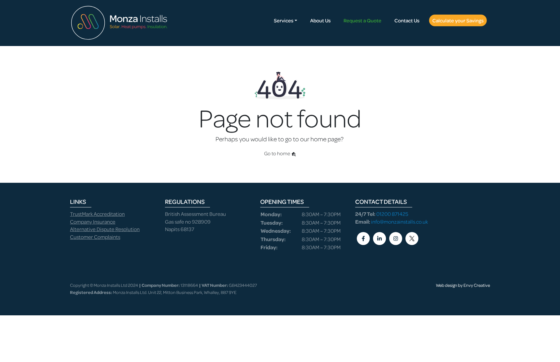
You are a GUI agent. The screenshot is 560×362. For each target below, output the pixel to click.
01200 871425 (392, 213)
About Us (320, 20)
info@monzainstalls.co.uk (399, 221)
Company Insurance (92, 221)
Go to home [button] (277, 153)
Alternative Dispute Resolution (105, 229)
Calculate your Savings (458, 20)
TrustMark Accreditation (97, 213)
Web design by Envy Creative (463, 285)
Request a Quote (362, 20)
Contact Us (406, 20)
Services (283, 20)
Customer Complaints (95, 236)
